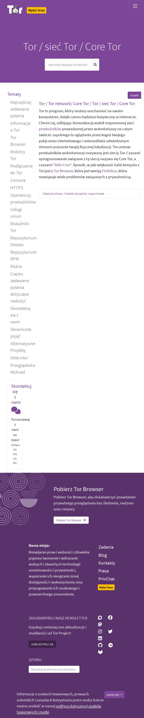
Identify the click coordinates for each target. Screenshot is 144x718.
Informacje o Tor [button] (20, 126)
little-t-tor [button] (19, 358)
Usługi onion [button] (16, 212)
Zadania (106, 547)
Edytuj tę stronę (52, 193)
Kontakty (106, 563)
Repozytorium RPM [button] (21, 255)
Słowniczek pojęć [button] (21, 332)
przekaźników (50, 128)
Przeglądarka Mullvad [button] (21, 368)
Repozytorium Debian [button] (21, 241)
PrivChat (106, 579)
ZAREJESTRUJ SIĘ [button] (42, 644)
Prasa (103, 571)
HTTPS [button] (16, 188)
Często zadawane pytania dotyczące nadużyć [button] (19, 287)
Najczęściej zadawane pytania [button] (20, 109)
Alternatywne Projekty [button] (21, 347)
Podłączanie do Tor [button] (21, 169)
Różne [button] (16, 266)
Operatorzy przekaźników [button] (21, 198)
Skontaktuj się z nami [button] (20, 315)
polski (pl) (113, 694)
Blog (102, 555)
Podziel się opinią (75, 193)
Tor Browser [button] (18, 141)
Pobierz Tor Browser (69, 520)
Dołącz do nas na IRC (15, 454)
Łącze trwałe (96, 193)
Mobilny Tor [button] (17, 155)
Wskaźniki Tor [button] (19, 227)
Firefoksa (109, 170)
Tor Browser (63, 170)
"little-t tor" (62, 164)
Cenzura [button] (18, 180)
